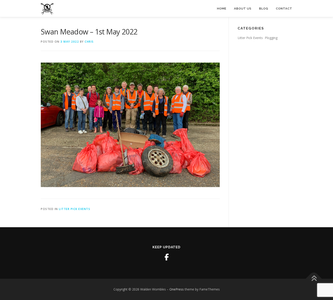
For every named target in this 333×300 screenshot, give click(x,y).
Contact (284, 8)
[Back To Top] (314, 279)
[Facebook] (166, 257)
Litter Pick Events (74, 209)
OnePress (176, 289)
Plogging (271, 38)
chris (89, 42)
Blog (263, 8)
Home (221, 8)
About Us (242, 8)
